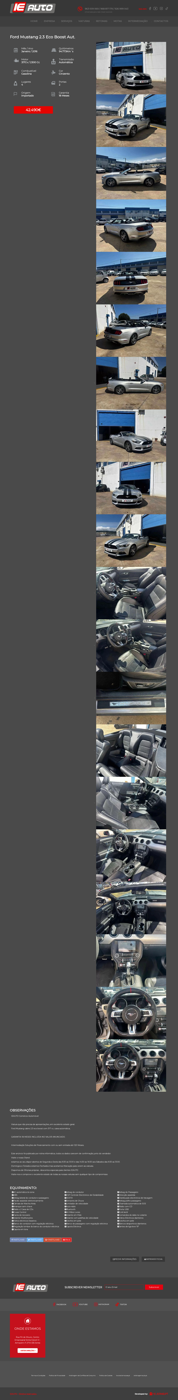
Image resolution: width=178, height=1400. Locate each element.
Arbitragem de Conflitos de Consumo (82, 1375)
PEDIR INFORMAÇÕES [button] (125, 1259)
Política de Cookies (105, 1375)
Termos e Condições (38, 1375)
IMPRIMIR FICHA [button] (154, 1259)
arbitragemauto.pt (140, 1375)
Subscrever (154, 1287)
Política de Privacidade (57, 1375)
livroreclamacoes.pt (123, 1375)
